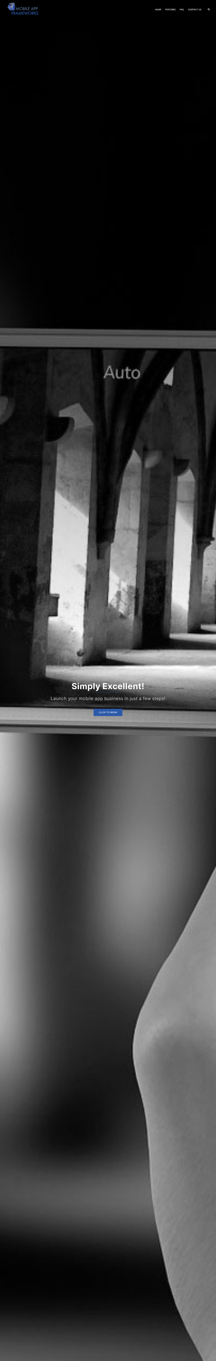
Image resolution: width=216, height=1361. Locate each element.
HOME (158, 9)
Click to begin (108, 712)
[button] (209, 9)
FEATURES (170, 9)
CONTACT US (194, 9)
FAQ (182, 9)
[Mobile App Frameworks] (24, 9)
